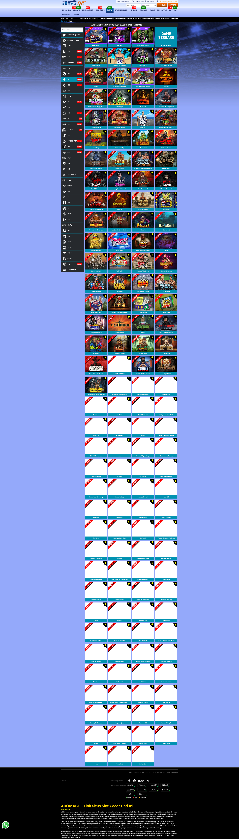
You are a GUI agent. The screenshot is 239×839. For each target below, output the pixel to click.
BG (68, 169)
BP (68, 191)
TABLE (152, 10)
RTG (69, 247)
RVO (69, 203)
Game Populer (73, 35)
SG (68, 113)
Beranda (66, 10)
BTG (69, 242)
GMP (69, 259)
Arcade (143, 10)
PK (68, 135)
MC (68, 231)
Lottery (173, 10)
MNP (69, 253)
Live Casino (87, 10)
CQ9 (69, 158)
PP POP (70, 62)
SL (68, 197)
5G (68, 90)
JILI (68, 119)
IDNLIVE (134, 10)
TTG (69, 96)
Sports (76, 10)
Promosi (66, 15)
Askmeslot (71, 175)
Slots (109, 10)
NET (69, 214)
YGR (69, 180)
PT (68, 102)
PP (68, 51)
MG (68, 74)
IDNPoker (100, 10)
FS (68, 124)
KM (68, 236)
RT (68, 208)
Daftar (172, 5)
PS (68, 107)
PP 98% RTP (72, 141)
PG (68, 68)
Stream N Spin (121, 10)
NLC (69, 79)
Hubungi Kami (139, 1)
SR (68, 152)
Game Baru (72, 269)
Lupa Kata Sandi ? (123, 1)
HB (68, 85)
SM (68, 57)
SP (68, 219)
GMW (69, 225)
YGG (69, 163)
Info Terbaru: (67, 18)
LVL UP (70, 147)
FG (68, 264)
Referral (77, 15)
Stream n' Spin (73, 40)
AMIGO (70, 130)
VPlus (69, 186)
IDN (69, 46)
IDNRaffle (162, 10)
